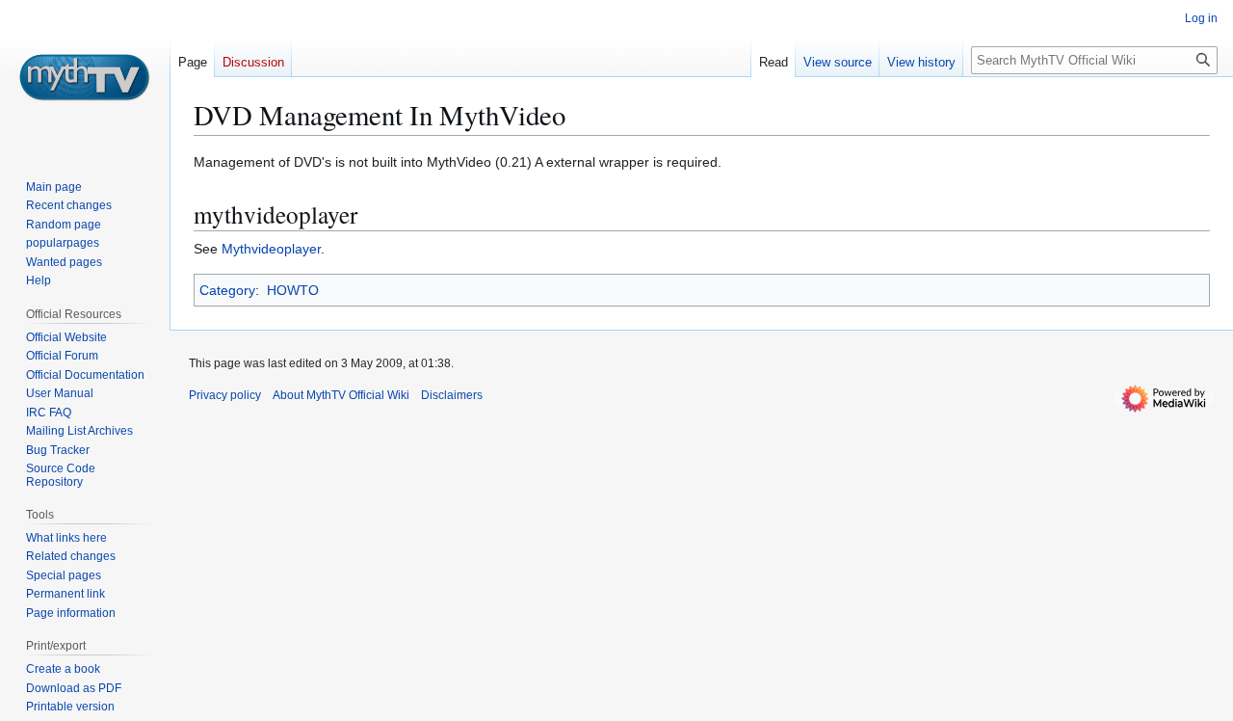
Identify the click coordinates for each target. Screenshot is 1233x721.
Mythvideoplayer (271, 248)
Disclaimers (452, 395)
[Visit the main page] (85, 77)
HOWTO (293, 290)
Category (227, 290)
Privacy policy (225, 395)
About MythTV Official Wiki (341, 395)
